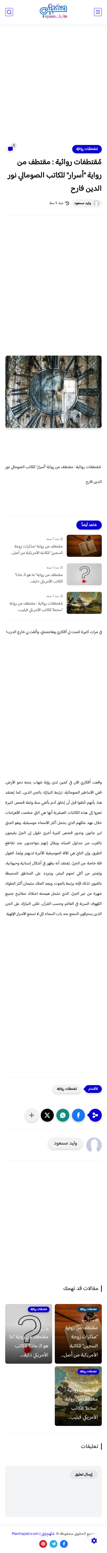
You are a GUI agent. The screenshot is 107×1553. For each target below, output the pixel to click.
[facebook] (64, 1544)
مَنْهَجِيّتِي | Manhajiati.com (33, 1533)
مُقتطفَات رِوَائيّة (87, 149)
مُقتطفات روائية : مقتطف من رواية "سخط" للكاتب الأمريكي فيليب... (36, 607)
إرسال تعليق (83, 1474)
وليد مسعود (82, 203)
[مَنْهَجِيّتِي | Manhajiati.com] (53, 12)
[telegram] (53, 1544)
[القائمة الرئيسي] (98, 12)
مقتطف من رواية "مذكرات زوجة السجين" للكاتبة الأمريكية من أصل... (37, 550)
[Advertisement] (53, 87)
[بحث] (9, 12)
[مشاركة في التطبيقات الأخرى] (31, 1115)
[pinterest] (43, 1544)
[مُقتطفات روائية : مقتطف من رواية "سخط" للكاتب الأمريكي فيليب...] (84, 603)
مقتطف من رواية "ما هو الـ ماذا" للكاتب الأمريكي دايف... (39, 578)
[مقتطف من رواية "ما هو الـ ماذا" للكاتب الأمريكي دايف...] (84, 574)
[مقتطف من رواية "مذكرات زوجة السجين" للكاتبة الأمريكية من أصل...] (84, 546)
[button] (78, 1115)
